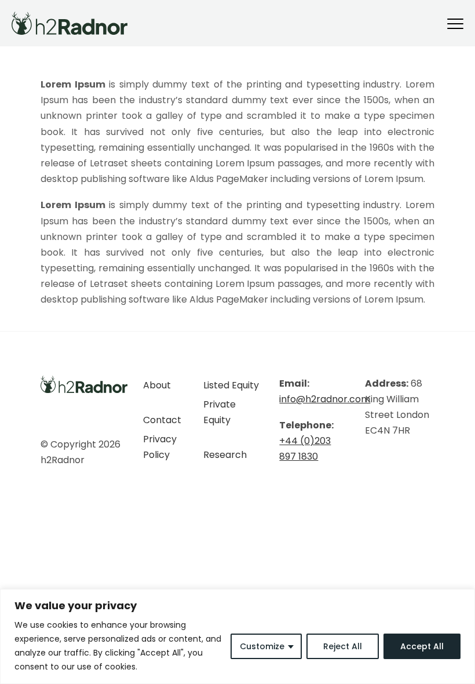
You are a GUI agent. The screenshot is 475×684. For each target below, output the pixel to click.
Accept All (422, 646)
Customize (262, 646)
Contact (162, 420)
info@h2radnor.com (324, 399)
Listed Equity (231, 385)
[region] (237, 636)
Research (225, 454)
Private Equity (219, 412)
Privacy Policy (160, 446)
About (157, 385)
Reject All (342, 646)
